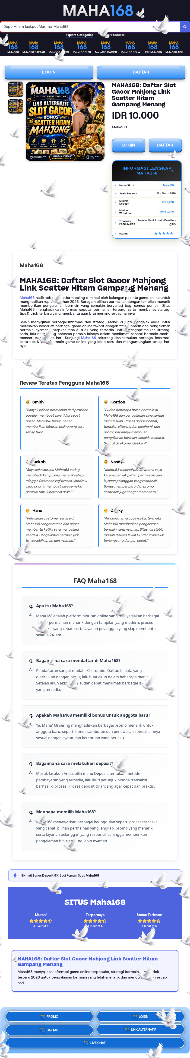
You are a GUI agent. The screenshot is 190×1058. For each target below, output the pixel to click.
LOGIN (49, 72)
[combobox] (90, 27)
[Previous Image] (29, 122)
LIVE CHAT (98, 1043)
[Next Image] (100, 122)
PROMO (52, 1015)
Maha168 (27, 298)
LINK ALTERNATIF (143, 1029)
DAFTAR (141, 72)
